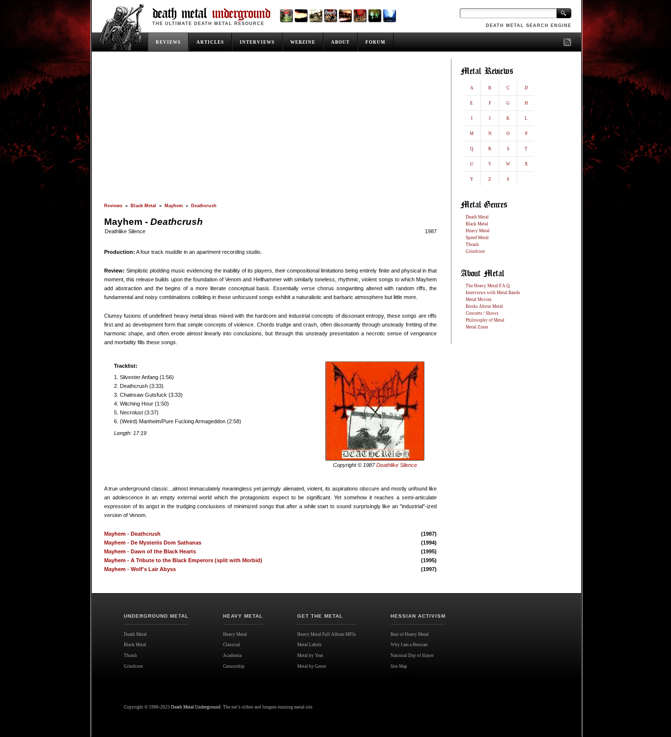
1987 (431, 231)
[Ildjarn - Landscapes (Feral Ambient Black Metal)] (301, 15)
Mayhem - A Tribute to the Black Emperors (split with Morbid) (183, 560)
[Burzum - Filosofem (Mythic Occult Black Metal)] (315, 15)
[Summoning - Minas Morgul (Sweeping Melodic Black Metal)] (389, 15)
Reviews (113, 205)
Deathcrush (204, 205)
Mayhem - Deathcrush (132, 534)
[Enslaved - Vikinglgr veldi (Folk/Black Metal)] (374, 15)
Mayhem (174, 205)
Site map (402, 676)
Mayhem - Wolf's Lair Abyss (140, 569)
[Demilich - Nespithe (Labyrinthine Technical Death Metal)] (360, 15)
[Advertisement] (270, 131)
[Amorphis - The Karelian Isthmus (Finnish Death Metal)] (330, 15)
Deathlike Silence (125, 231)
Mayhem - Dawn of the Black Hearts (150, 551)
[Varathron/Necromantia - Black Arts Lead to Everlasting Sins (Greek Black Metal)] (286, 15)
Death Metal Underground (196, 707)
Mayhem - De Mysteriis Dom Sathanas (152, 543)
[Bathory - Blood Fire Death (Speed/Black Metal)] (345, 15)
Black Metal (143, 205)
